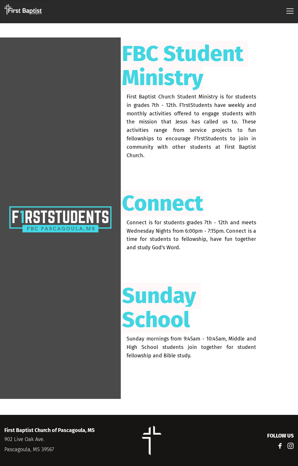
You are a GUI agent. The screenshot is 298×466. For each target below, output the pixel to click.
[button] (290, 11)
